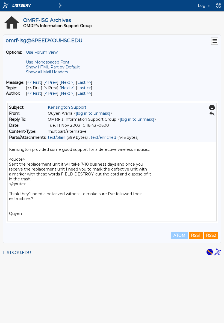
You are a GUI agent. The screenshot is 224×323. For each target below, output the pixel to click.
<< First (34, 82)
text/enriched (103, 137)
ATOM (179, 235)
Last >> (84, 82)
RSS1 (196, 235)
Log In (204, 5)
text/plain (56, 137)
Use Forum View (42, 52)
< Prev (51, 82)
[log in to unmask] (93, 113)
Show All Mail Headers (47, 72)
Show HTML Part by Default (53, 67)
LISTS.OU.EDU (17, 252)
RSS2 (211, 235)
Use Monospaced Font (47, 62)
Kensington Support (67, 107)
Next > (67, 82)
